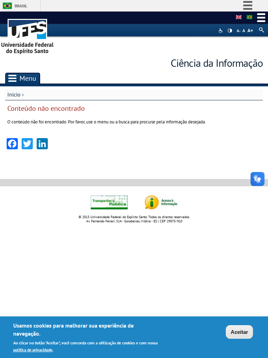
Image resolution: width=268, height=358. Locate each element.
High (229, 30)
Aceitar (239, 332)
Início (14, 94)
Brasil (21, 5)
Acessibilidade (221, 30)
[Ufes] (27, 34)
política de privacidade (32, 349)
